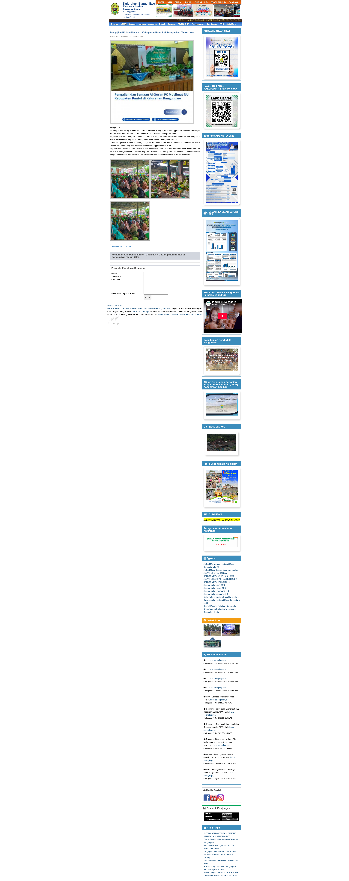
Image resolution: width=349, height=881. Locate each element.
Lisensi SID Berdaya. (140, 311)
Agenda (211, 558)
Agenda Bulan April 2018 (214, 584)
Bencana (171, 24)
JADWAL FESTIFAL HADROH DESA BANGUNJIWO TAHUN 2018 (220, 580)
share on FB (117, 246)
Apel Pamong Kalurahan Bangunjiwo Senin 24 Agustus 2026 (220, 868)
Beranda (114, 24)
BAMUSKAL (234, 2)
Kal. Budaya (212, 24)
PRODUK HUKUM (218, 2)
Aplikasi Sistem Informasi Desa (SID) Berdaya (150, 308)
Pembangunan (198, 24)
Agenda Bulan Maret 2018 (215, 587)
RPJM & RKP (183, 24)
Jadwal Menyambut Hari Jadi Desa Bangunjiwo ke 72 (219, 565)
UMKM (124, 24)
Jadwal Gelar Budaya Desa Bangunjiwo (221, 569)
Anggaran (152, 24)
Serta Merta (231, 24)
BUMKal (198, 2)
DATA (169, 2)
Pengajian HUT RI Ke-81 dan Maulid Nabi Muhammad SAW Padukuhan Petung (220, 854)
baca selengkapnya (217, 660)
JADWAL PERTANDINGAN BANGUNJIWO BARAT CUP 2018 (219, 574)
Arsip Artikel (213, 827)
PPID (221, 24)
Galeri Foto (213, 620)
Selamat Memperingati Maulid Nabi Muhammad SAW (219, 847)
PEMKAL (179, 2)
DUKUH (188, 2)
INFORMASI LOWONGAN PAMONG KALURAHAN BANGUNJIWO (220, 835)
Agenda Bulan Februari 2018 (216, 590)
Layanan (142, 24)
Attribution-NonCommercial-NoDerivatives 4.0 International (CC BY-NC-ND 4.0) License (196, 314)
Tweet (128, 246)
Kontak (162, 24)
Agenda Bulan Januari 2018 (216, 593)
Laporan (132, 24)
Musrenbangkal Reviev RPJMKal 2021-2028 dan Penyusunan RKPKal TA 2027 (221, 874)
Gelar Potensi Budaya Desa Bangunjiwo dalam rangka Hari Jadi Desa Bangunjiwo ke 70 (222, 599)
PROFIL (161, 2)
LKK (206, 2)
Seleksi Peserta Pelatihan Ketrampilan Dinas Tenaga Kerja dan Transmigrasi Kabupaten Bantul (220, 608)
